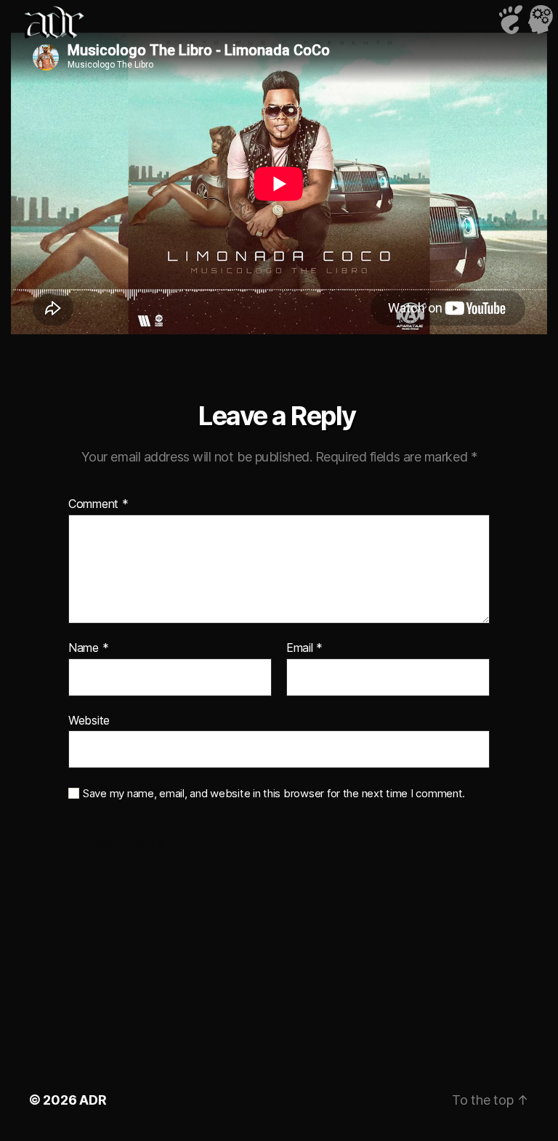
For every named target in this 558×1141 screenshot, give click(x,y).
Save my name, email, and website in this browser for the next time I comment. (274, 793)
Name (88, 648)
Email (304, 648)
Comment (98, 504)
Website (89, 720)
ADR (92, 1100)
